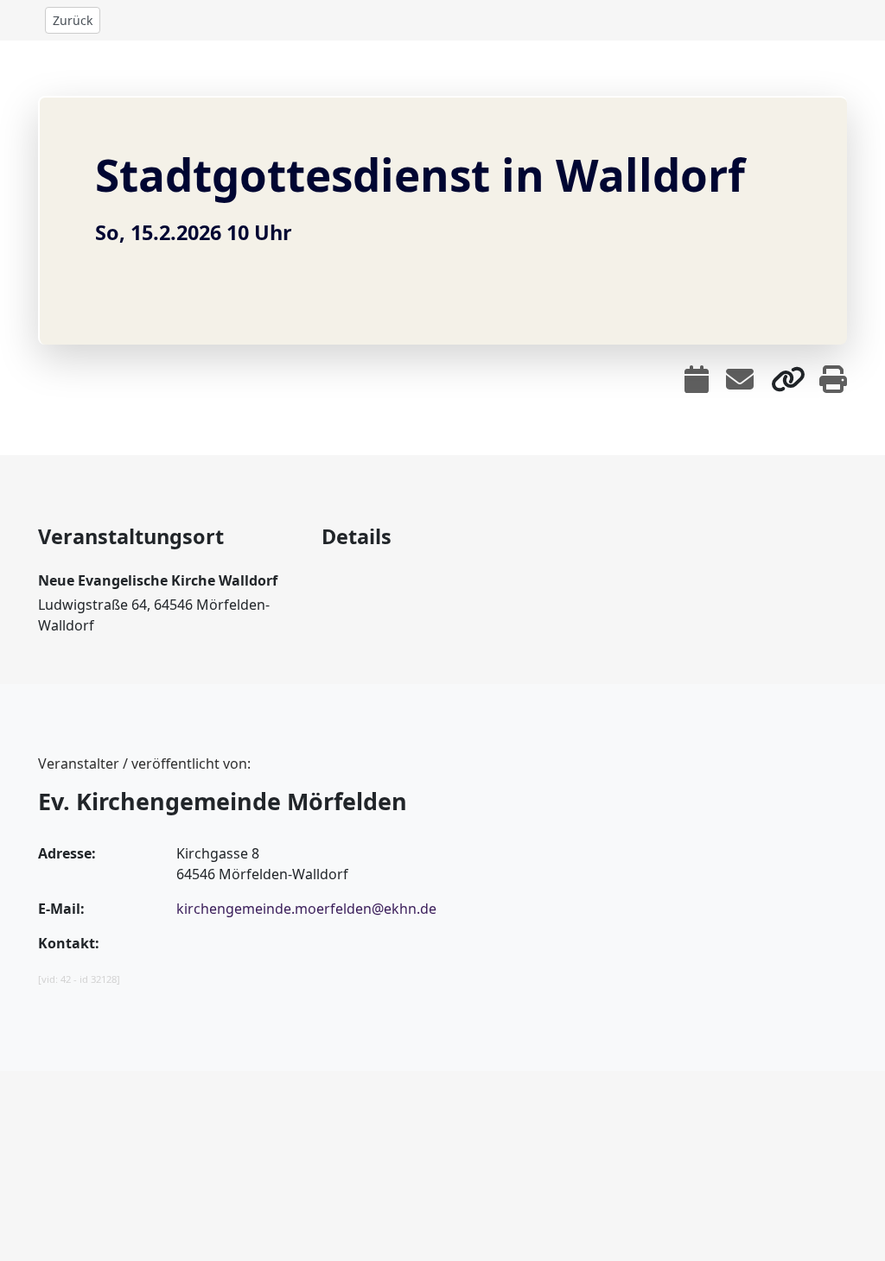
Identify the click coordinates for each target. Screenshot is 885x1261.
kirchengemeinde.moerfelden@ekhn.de (306, 908)
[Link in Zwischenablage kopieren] (788, 379)
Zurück (72, 20)
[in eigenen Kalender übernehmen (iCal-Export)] (696, 379)
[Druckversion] (833, 379)
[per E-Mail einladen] (740, 379)
